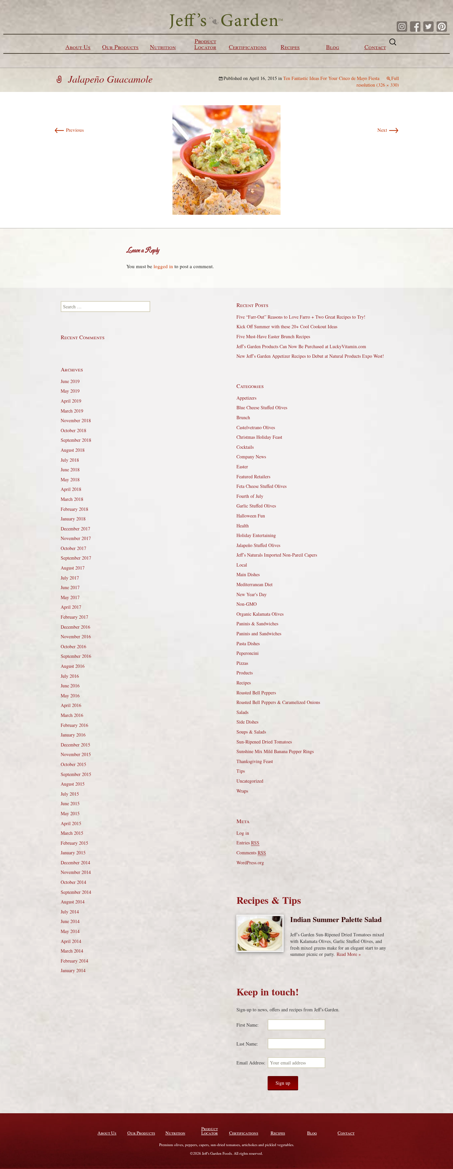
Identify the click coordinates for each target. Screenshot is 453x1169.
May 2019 (70, 391)
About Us (78, 47)
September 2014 (76, 892)
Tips (240, 771)
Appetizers (246, 398)
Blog (332, 47)
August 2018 (73, 450)
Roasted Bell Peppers (256, 692)
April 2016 (71, 705)
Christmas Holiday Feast (259, 437)
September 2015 (76, 774)
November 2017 (76, 538)
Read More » (349, 954)
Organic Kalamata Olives (260, 614)
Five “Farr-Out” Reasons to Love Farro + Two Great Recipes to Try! (300, 317)
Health (242, 525)
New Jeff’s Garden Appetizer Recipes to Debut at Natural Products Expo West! (310, 356)
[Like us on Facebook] (415, 26)
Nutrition (163, 47)
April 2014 (71, 941)
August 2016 (73, 666)
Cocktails (245, 447)
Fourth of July (249, 496)
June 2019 (70, 381)
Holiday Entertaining (256, 535)
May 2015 (70, 813)
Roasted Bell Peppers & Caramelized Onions (278, 702)
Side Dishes (247, 722)
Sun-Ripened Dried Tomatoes (264, 742)
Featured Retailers (253, 476)
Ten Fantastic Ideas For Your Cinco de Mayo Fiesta (331, 78)
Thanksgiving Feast (254, 761)
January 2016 (73, 735)
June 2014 (70, 921)
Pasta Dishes (248, 643)
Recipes (290, 47)
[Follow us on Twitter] (428, 26)
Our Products (120, 47)
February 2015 (74, 843)
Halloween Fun (250, 515)
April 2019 (71, 401)
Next (388, 129)
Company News (251, 456)
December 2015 (75, 744)
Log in (242, 833)
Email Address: (250, 1062)
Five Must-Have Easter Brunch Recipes (273, 336)
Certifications (248, 47)
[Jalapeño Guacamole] (226, 159)
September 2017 (76, 558)
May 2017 (70, 597)
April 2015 (71, 823)
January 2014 (73, 970)
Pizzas (242, 663)
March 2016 (72, 715)
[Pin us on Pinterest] (441, 26)
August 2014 (73, 901)
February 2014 (74, 961)
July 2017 (70, 578)
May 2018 (70, 479)
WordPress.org (250, 862)
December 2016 (75, 627)
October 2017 (73, 548)
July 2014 (70, 911)
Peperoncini (247, 653)
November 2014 (76, 872)
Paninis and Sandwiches (258, 633)
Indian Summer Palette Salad (336, 919)
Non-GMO (246, 604)
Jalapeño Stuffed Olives (258, 545)
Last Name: (247, 1044)
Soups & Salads (251, 732)
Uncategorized (249, 781)
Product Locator (205, 44)
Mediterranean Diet (254, 584)
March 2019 (72, 411)
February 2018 (74, 509)
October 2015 (73, 764)
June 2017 (70, 587)
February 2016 (74, 725)
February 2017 (74, 617)
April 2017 (71, 607)
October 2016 (73, 646)
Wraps (242, 791)
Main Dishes (248, 574)
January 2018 (73, 518)
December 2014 (75, 862)
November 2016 (76, 636)
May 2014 (70, 931)
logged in (163, 266)
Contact (375, 47)
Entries (247, 842)
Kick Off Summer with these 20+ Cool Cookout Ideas (286, 326)
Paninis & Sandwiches (257, 623)
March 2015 (72, 833)
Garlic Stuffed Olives (256, 506)
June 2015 (70, 803)
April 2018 (71, 489)
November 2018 (76, 420)
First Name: (247, 1025)
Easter (242, 466)
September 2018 (76, 440)
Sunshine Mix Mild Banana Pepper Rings (275, 751)
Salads (242, 712)
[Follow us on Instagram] (402, 26)
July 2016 (70, 676)
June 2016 (70, 685)
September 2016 (76, 656)
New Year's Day (251, 594)
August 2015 (73, 784)
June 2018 (70, 469)
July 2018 (70, 460)
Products (244, 672)
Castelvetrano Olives (255, 427)
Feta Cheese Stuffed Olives (261, 486)
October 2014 (73, 882)
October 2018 (73, 430)
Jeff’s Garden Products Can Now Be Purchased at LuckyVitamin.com (301, 346)
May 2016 (70, 695)
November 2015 (76, 754)
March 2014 (72, 951)
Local (241, 565)
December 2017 (75, 528)
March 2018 (72, 499)
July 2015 (70, 794)
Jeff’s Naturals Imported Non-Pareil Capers (276, 555)
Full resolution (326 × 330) (377, 81)
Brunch (243, 417)
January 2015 (73, 852)
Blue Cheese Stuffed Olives (261, 407)
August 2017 (73, 568)
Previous (69, 129)
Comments (251, 852)
